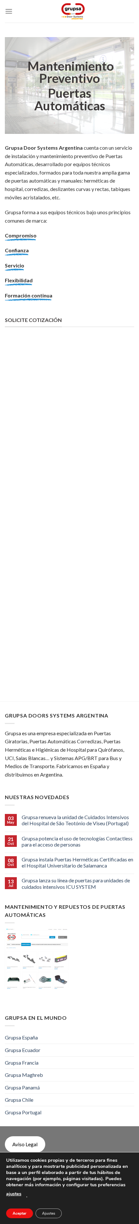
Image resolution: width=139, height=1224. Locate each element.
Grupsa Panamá (22, 1087)
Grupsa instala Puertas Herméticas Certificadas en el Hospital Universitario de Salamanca (77, 862)
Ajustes (48, 1213)
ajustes (13, 1193)
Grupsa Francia (21, 1062)
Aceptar (20, 1213)
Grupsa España (21, 1037)
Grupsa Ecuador (22, 1050)
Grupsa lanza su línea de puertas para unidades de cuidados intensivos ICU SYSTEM (76, 883)
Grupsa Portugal (23, 1112)
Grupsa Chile (19, 1100)
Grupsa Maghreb (24, 1075)
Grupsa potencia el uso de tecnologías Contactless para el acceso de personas (77, 841)
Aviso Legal (24, 1144)
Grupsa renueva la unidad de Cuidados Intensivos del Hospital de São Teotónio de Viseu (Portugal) (75, 820)
